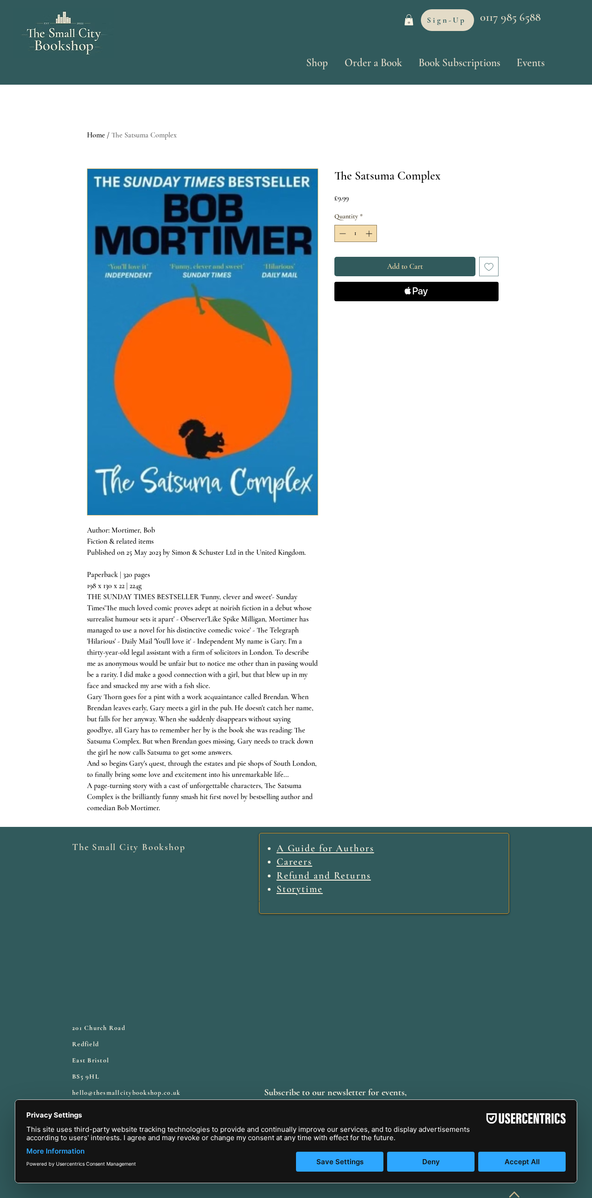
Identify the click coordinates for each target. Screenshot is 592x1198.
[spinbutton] (355, 233)
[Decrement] (341, 233)
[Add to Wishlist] (489, 266)
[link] (408, 19)
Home (96, 135)
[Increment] (370, 233)
